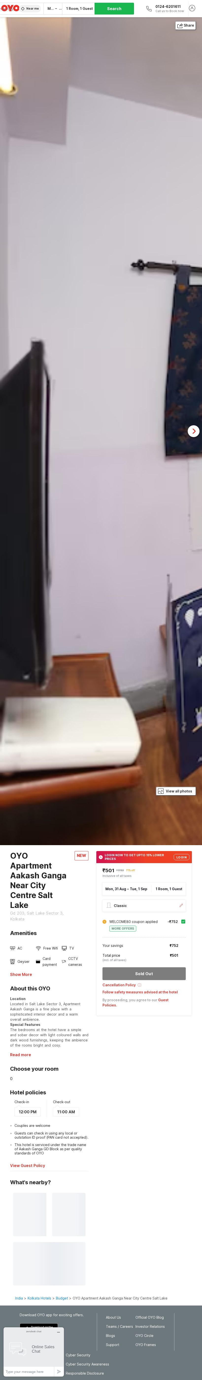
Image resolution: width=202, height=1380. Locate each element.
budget (62, 1298)
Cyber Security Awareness (87, 1364)
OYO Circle (144, 1336)
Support (112, 1345)
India (19, 1298)
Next (194, 431)
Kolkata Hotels (39, 1298)
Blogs (110, 1336)
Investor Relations (150, 1327)
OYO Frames (145, 1345)
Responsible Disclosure (85, 1373)
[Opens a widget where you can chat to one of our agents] (34, 1351)
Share (189, 25)
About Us (113, 1317)
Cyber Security (78, 1355)
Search (114, 8)
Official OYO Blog (149, 1317)
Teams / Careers (119, 1327)
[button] (144, 986)
